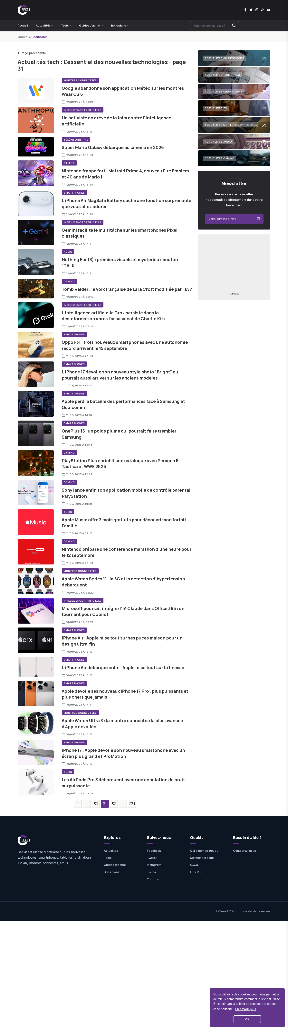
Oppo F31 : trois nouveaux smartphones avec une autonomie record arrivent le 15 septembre (125, 345)
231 (132, 803)
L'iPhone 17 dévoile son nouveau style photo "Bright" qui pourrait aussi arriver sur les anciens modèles (121, 375)
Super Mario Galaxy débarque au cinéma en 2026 (113, 147)
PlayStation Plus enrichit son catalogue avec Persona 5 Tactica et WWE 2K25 (120, 464)
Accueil (23, 25)
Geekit (23, 37)
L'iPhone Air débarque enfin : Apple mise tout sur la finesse (123, 668)
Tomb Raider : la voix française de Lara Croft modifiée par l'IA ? (127, 289)
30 (96, 803)
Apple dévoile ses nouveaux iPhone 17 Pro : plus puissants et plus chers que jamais (125, 694)
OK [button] (247, 1019)
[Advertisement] (234, 262)
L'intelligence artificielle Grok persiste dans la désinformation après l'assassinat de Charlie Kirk (114, 316)
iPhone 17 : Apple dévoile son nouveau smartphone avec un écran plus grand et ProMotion (123, 753)
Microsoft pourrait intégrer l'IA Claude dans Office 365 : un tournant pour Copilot (123, 611)
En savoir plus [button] (245, 1009)
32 (114, 803)
